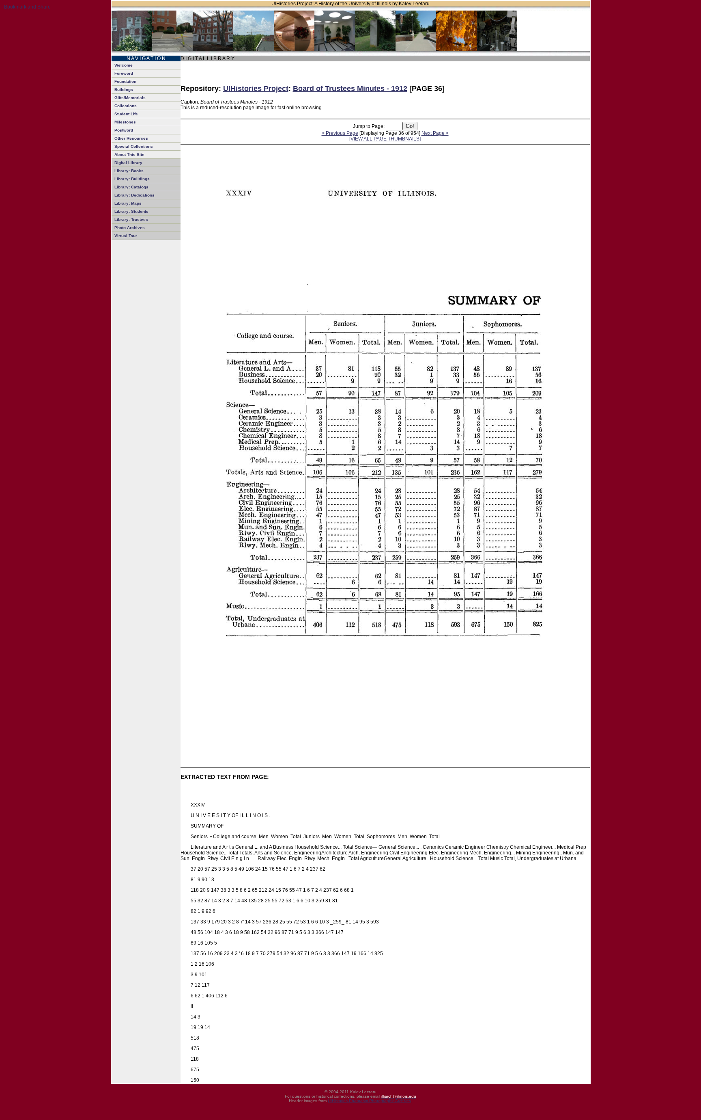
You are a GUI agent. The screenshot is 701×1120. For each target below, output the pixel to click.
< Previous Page (340, 133)
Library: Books (129, 171)
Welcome (123, 65)
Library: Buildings (132, 179)
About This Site (129, 154)
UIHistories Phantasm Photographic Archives (369, 1100)
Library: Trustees (131, 219)
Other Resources (131, 138)
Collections (125, 106)
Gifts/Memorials (130, 97)
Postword (123, 130)
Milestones (125, 122)
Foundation (125, 81)
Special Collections (133, 146)
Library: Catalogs (131, 187)
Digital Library (128, 162)
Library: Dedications (134, 195)
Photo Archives (129, 227)
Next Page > (435, 133)
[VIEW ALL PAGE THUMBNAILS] (385, 139)
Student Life (126, 114)
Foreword (123, 73)
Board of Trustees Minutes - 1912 (350, 88)
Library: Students (131, 211)
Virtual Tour (125, 236)
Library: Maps (128, 203)
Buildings (123, 89)
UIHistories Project (255, 88)
